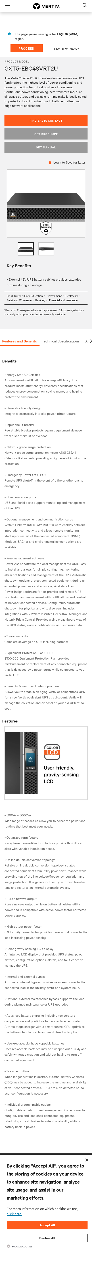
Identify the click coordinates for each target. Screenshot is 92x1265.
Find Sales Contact (46, 120)
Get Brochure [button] (46, 134)
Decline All (47, 1238)
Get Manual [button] (46, 147)
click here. (14, 1213)
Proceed (26, 48)
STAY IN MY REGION (66, 48)
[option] (46, 203)
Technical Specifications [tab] (60, 340)
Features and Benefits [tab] (19, 340)
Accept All (47, 1225)
